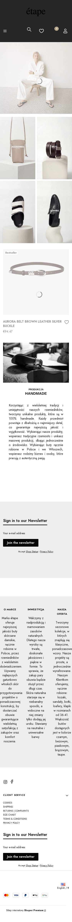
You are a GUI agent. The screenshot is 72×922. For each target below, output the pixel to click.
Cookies (7, 803)
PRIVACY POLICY (11, 823)
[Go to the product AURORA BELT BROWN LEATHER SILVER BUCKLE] (36, 282)
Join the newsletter (20, 542)
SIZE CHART (9, 815)
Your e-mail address (14, 533)
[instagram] (5, 782)
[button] (6, 31)
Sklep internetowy (24, 910)
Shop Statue (32, 551)
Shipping (8, 807)
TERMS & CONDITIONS (15, 819)
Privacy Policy (46, 551)
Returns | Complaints (16, 811)
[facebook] (12, 781)
